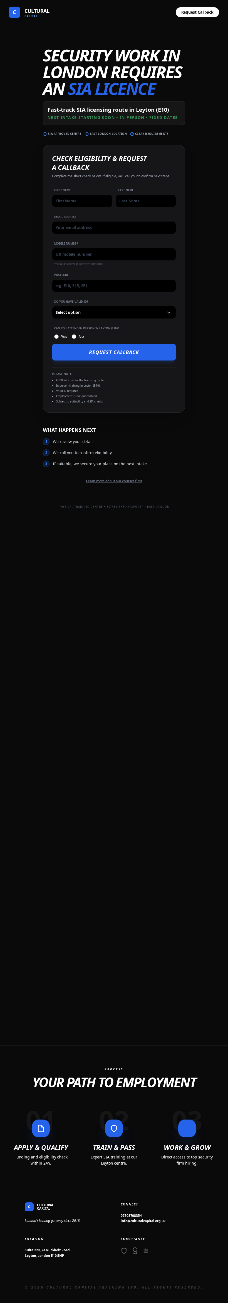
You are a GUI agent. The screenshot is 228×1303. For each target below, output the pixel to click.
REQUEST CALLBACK (114, 352)
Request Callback (197, 12)
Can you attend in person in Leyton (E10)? (86, 328)
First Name (62, 190)
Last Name (126, 190)
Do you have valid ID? (71, 302)
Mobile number (66, 243)
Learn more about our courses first (114, 481)
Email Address (65, 217)
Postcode (61, 275)
